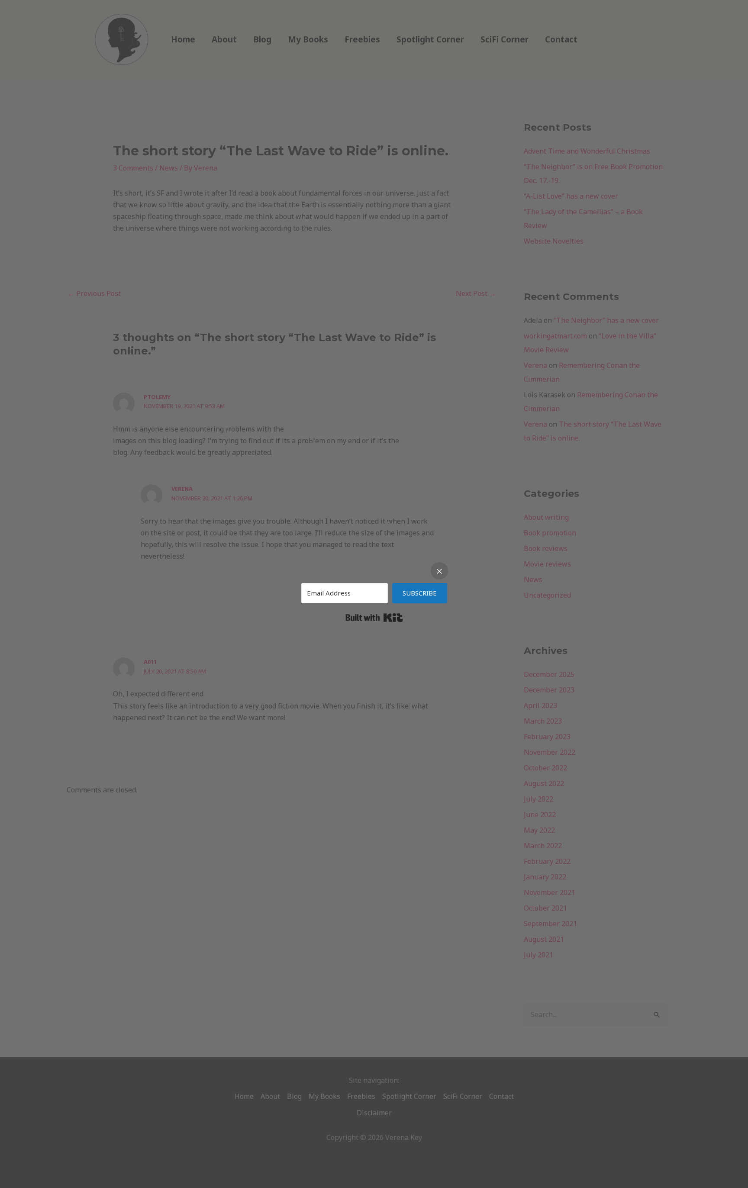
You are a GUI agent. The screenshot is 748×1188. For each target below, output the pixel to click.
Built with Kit (374, 617)
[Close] (439, 571)
